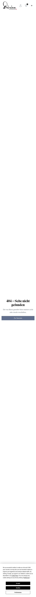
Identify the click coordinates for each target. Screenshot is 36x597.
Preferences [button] (26, 577)
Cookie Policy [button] (14, 575)
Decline (18, 588)
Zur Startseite (18, 318)
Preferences (18, 592)
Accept (18, 583)
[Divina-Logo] (10, 6)
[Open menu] (31, 5)
